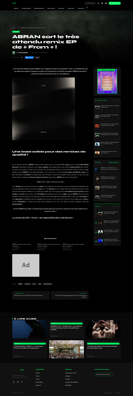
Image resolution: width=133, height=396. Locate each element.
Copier (37, 57)
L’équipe (70, 8)
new (40, 284)
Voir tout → (114, 162)
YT (21, 382)
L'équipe (67, 376)
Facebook (30, 57)
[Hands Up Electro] (14, 3)
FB (17, 382)
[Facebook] (102, 3)
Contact (81, 8)
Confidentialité (117, 393)
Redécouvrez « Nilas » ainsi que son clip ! (50, 182)
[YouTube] (106, 3)
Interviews (26, 8)
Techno (38, 373)
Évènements (39, 8)
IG (13, 382)
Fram (34, 284)
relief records (47, 284)
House (37, 376)
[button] (14, 3)
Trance (38, 379)
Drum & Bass (39, 382)
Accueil (14, 27)
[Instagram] (98, 3)
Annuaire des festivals (71, 382)
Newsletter (114, 3)
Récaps (61, 8)
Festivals (51, 8)
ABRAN (20, 284)
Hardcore (38, 385)
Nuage (18, 186)
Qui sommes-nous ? (71, 373)
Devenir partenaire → (103, 374)
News (16, 8)
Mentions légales (108, 393)
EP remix (27, 284)
